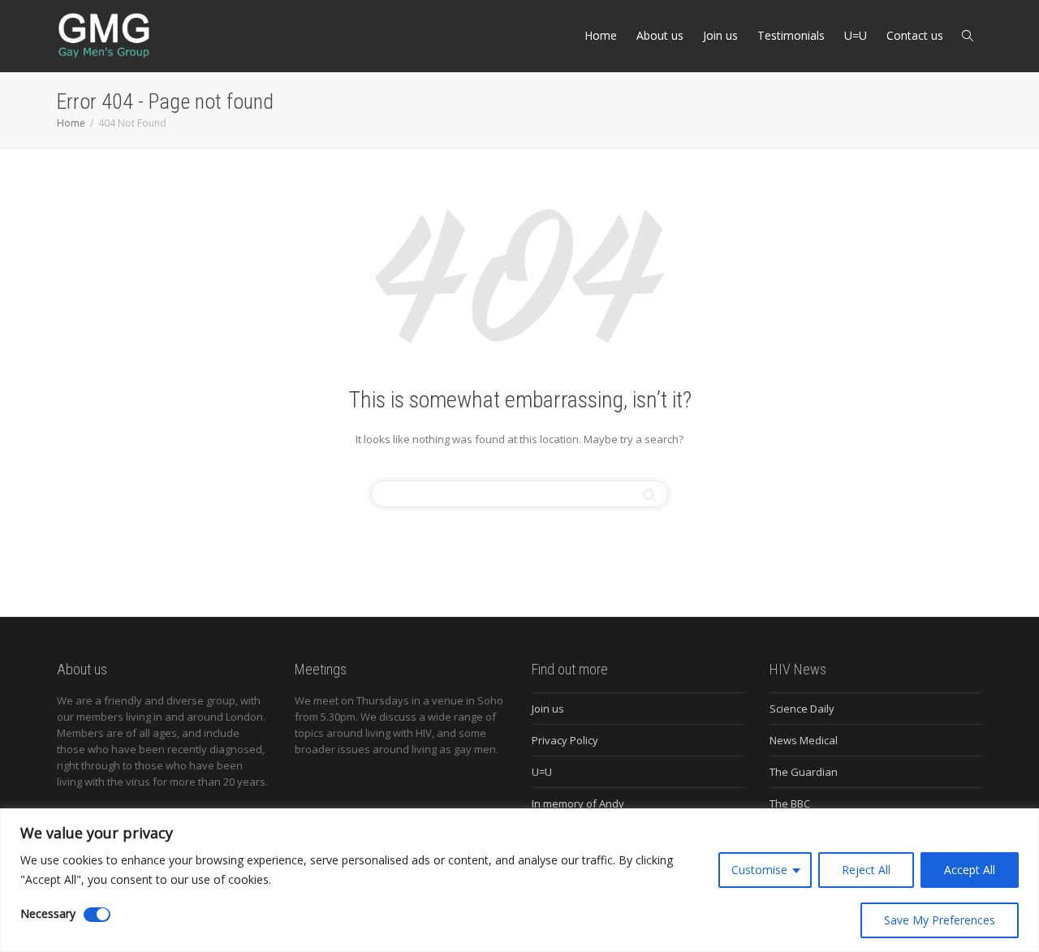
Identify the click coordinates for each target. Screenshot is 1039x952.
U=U (855, 35)
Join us (720, 35)
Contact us (914, 35)
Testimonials (791, 35)
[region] (519, 880)
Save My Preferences (939, 920)
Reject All (866, 869)
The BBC (790, 803)
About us (659, 35)
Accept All (969, 869)
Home (600, 35)
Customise (759, 869)
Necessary (47, 913)
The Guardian (804, 772)
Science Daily (802, 708)
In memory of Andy (578, 803)
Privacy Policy (565, 740)
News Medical (804, 740)
